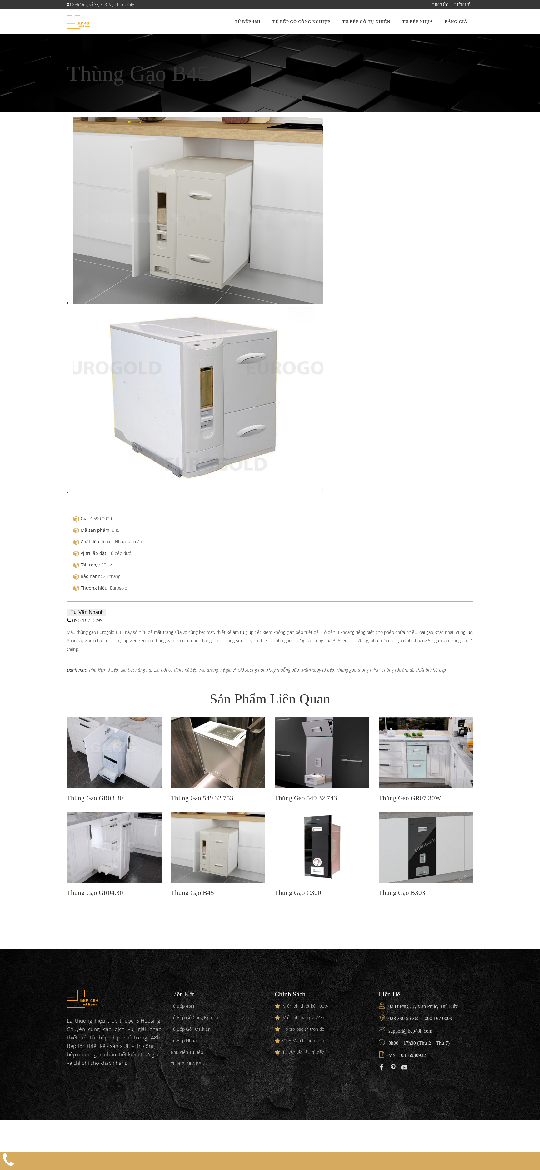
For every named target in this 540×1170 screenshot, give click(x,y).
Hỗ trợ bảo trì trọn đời (303, 1029)
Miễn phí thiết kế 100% (305, 1006)
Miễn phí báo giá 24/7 (303, 1017)
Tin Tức (440, 4)
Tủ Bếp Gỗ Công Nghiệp (194, 1017)
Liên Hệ (462, 4)
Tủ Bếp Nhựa (184, 1041)
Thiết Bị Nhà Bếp (187, 1064)
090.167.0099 (87, 620)
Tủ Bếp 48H (182, 1006)
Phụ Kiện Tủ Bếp (187, 1052)
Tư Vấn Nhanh (86, 612)
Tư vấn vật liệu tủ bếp (303, 1052)
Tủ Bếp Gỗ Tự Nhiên (191, 1029)
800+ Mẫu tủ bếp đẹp (302, 1041)
